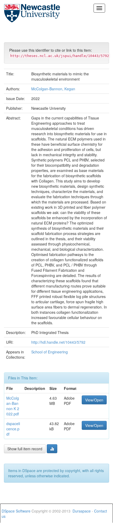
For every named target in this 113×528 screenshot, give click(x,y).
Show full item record (24, 448)
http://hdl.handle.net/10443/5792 (58, 342)
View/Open (94, 399)
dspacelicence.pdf (13, 429)
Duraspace (82, 511)
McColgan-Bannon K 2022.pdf (12, 405)
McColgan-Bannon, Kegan (53, 88)
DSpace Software (16, 511)
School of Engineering (49, 351)
